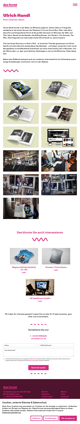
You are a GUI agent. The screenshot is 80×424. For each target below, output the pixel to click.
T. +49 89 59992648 (38, 336)
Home (45, 391)
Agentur (46, 394)
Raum (21, 19)
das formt (10, 387)
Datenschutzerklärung (34, 360)
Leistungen (47, 396)
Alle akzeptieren (68, 418)
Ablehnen (36, 418)
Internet (13, 19)
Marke (64, 391)
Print (5, 19)
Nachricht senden (38, 368)
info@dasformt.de (38, 338)
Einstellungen (51, 418)
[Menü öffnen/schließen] (75, 5)
